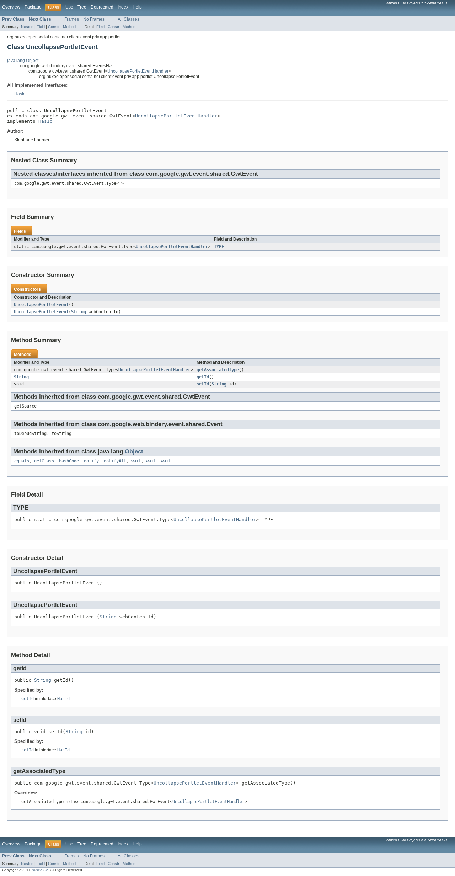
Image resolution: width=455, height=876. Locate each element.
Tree (81, 7)
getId (203, 376)
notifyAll (115, 460)
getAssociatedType (218, 369)
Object (134, 451)
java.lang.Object (22, 60)
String (78, 311)
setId (203, 384)
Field (41, 27)
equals (21, 460)
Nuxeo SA (40, 870)
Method (69, 27)
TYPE (219, 246)
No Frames (94, 19)
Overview (11, 7)
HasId (20, 93)
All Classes (128, 19)
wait (136, 460)
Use (69, 7)
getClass (44, 460)
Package (33, 7)
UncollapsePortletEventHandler (137, 71)
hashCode (69, 460)
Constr (54, 27)
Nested (27, 27)
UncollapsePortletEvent (41, 304)
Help (137, 7)
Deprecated (102, 7)
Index (123, 7)
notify (91, 460)
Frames (71, 19)
